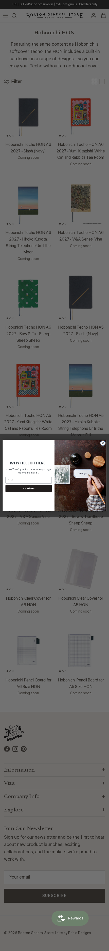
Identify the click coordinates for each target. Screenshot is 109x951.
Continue (28, 488)
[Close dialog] (103, 443)
